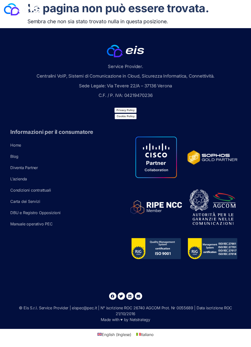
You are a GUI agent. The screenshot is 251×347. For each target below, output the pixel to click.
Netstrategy (140, 319)
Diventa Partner (24, 167)
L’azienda (18, 178)
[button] (240, 10)
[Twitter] (121, 296)
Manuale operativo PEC (31, 223)
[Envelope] (138, 296)
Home (15, 145)
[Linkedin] (130, 296)
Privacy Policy (125, 110)
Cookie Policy (126, 116)
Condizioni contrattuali (30, 190)
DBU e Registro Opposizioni (35, 212)
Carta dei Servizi (25, 201)
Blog (14, 156)
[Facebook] (112, 296)
